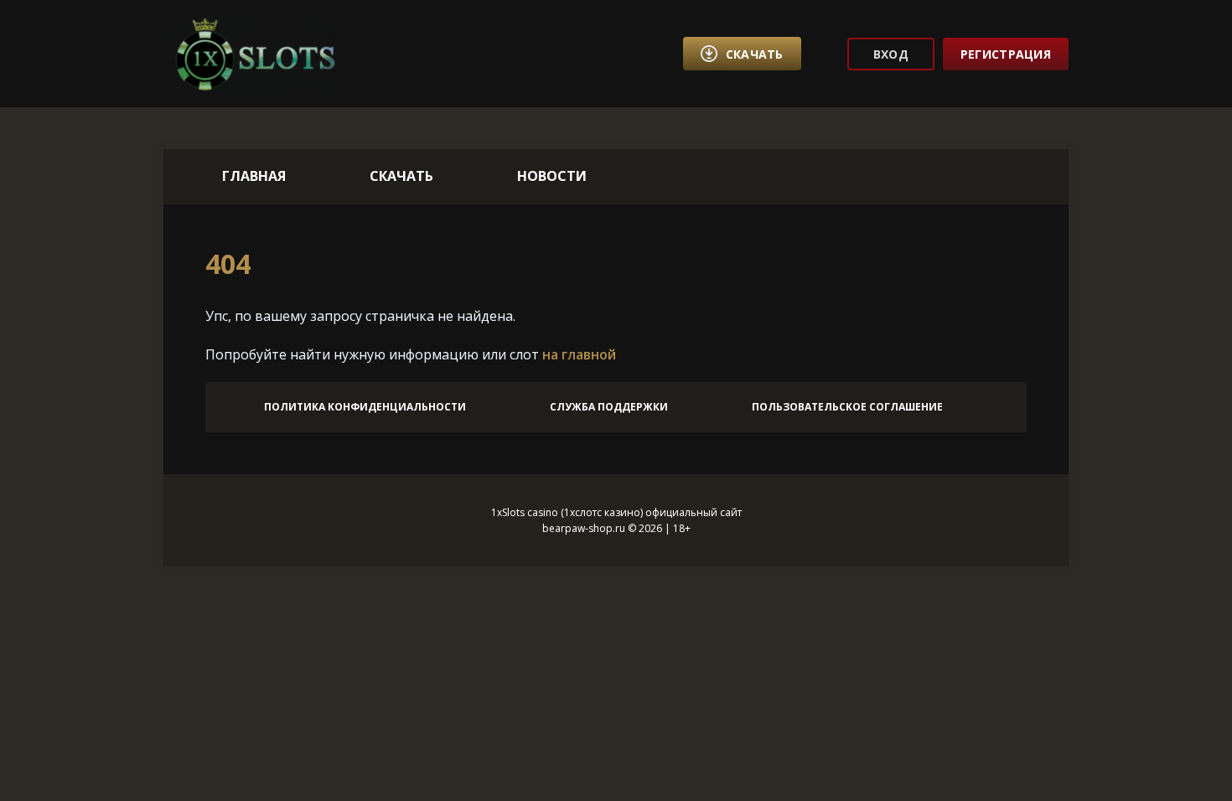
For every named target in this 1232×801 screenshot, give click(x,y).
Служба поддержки (609, 407)
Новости (552, 176)
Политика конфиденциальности (365, 407)
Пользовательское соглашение (847, 407)
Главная (254, 176)
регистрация (1005, 54)
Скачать (401, 176)
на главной (579, 354)
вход (890, 54)
